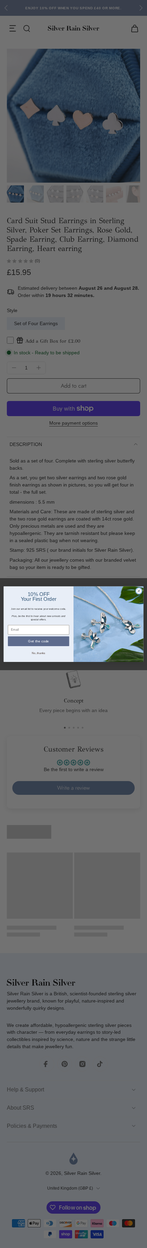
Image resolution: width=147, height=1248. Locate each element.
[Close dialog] (139, 591)
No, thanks (38, 652)
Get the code (38, 641)
